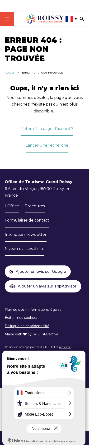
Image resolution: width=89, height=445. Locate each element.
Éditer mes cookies (21, 317)
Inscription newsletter (26, 234)
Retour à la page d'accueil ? (47, 128)
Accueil (9, 72)
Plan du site (14, 309)
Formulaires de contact (27, 220)
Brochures (35, 206)
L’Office (12, 206)
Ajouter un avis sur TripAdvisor (47, 286)
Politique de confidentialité (27, 326)
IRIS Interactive (45, 334)
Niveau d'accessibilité (24, 248)
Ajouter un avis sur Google (41, 271)
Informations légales (44, 309)
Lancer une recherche (47, 145)
